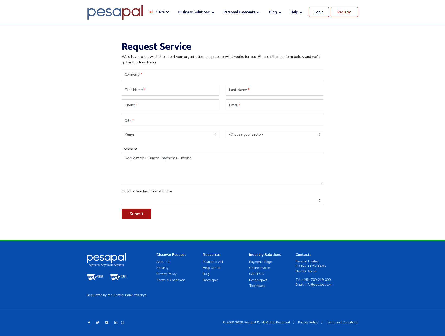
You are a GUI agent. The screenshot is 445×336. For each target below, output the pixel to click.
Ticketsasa (257, 286)
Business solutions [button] (194, 12)
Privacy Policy (166, 274)
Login (319, 12)
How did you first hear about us (147, 191)
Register (344, 12)
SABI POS (256, 274)
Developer (210, 280)
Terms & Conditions (170, 280)
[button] (160, 12)
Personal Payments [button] (240, 12)
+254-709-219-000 (316, 279)
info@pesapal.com (318, 284)
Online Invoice (259, 268)
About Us (163, 262)
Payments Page (260, 262)
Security (162, 268)
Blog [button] (273, 12)
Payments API (213, 262)
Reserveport (258, 280)
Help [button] (295, 12)
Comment (129, 149)
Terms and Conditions (342, 322)
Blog (206, 274)
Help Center (212, 268)
